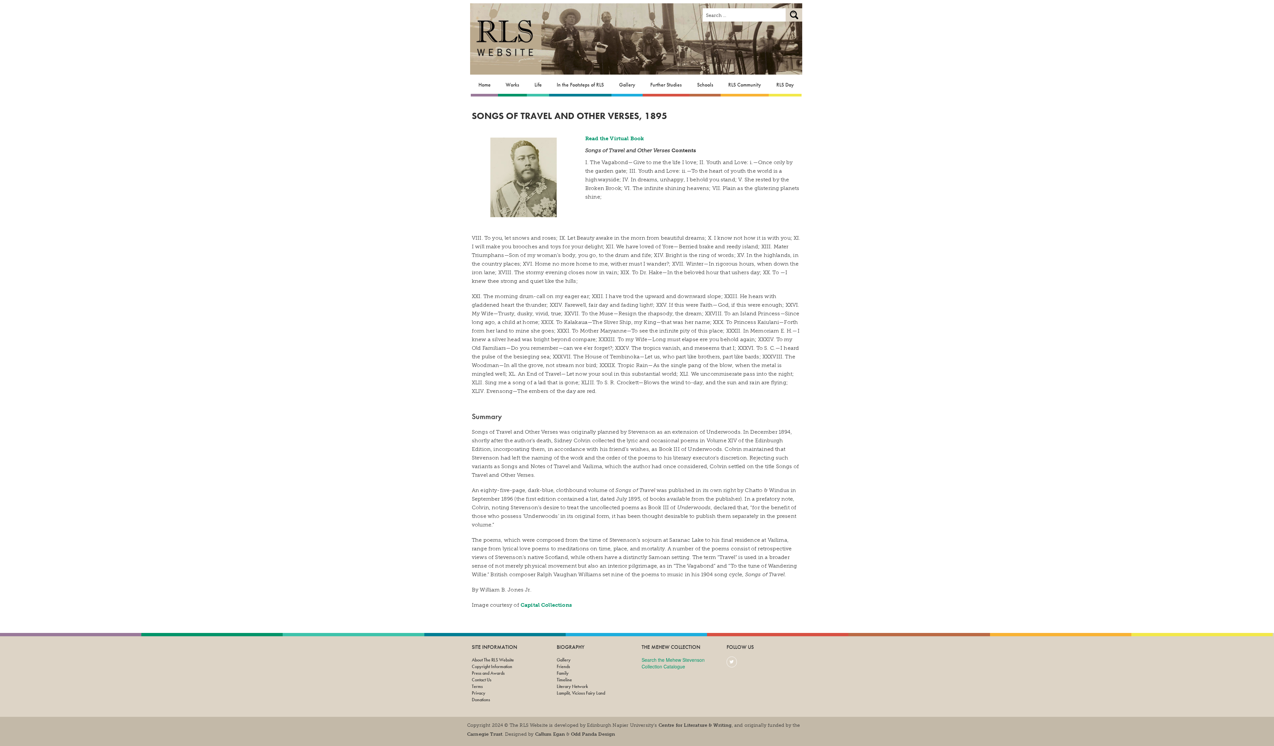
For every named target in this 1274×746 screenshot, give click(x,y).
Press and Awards (488, 673)
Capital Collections (546, 605)
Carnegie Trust (484, 734)
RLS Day (785, 84)
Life (538, 84)
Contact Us (481, 680)
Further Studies (666, 84)
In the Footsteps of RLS (580, 84)
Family (563, 673)
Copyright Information (492, 666)
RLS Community (744, 84)
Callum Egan (550, 734)
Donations (481, 700)
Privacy (478, 693)
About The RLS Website (493, 660)
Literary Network (572, 686)
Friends (563, 666)
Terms (477, 686)
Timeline (564, 680)
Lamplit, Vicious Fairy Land (581, 693)
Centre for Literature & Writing (695, 725)
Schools (705, 84)
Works (512, 84)
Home (484, 84)
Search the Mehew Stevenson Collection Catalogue (673, 663)
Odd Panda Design (593, 734)
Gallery (627, 84)
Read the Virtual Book (614, 138)
